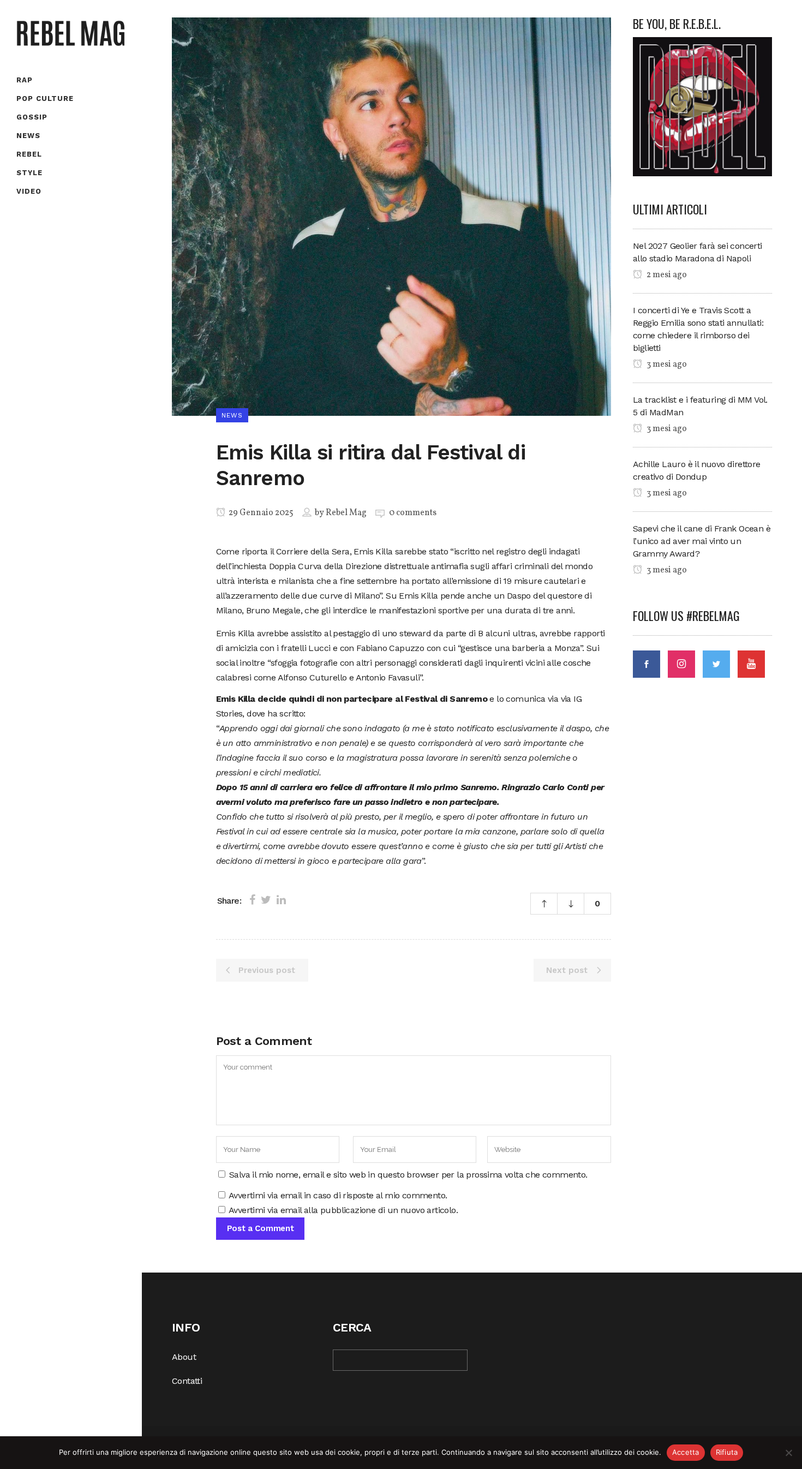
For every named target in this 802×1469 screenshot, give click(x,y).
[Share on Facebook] (252, 899)
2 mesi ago (666, 275)
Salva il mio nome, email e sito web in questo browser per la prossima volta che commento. (408, 1174)
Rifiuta (727, 1452)
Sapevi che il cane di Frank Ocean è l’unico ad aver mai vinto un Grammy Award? (701, 541)
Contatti (187, 1381)
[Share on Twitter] (266, 899)
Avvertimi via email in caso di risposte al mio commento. (338, 1195)
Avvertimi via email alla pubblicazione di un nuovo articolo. (343, 1210)
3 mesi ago (666, 365)
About (184, 1357)
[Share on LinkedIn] (281, 899)
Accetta (685, 1452)
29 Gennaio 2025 (260, 513)
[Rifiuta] (788, 1452)
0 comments (412, 513)
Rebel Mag (346, 513)
